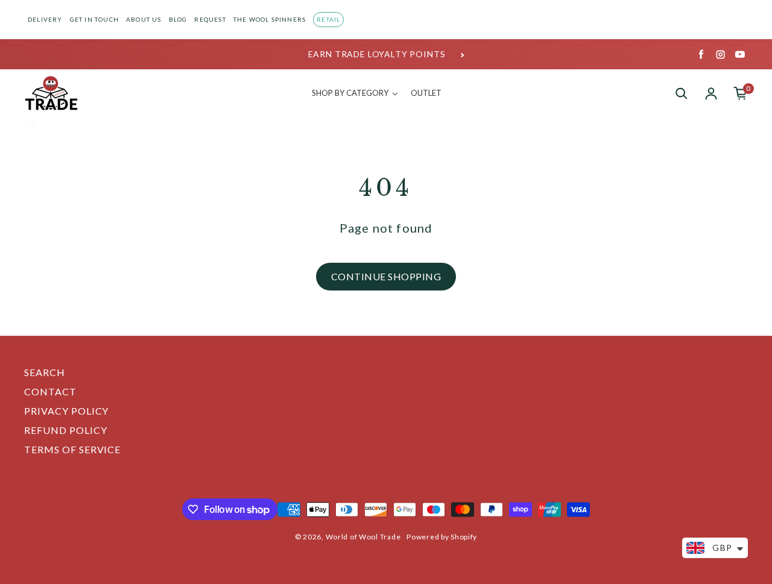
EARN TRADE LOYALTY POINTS (377, 54)
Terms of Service (72, 449)
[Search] (681, 93)
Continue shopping (386, 276)
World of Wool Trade (363, 536)
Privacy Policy (66, 410)
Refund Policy (65, 430)
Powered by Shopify (442, 536)
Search (44, 372)
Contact (50, 391)
